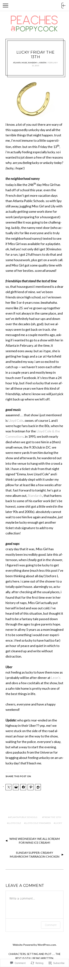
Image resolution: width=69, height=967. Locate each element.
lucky (58, 823)
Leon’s (56, 678)
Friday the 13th (52, 817)
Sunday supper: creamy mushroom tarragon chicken (34, 854)
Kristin (42, 62)
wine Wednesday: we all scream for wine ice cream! (34, 840)
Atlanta (17, 62)
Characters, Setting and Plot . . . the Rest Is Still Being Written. (34, 956)
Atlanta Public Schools (23, 817)
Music (24, 62)
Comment (50, 924)
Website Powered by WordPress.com (34, 944)
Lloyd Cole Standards (38, 823)
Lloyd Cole (15, 420)
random (32, 62)
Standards (35, 496)
